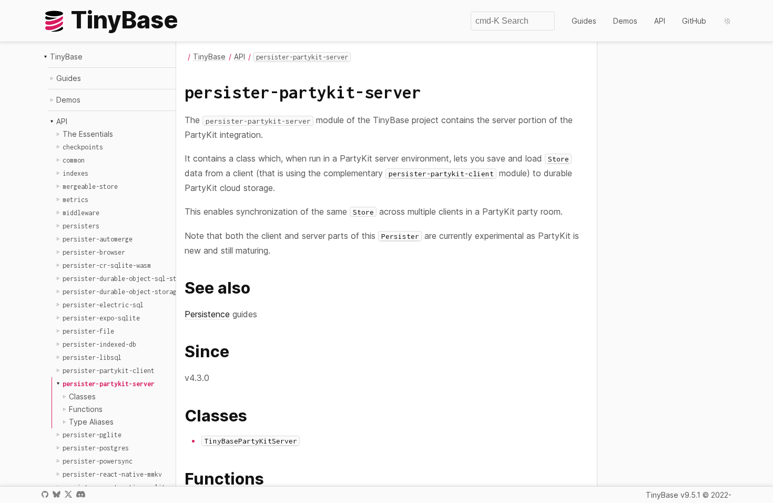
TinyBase (66, 56)
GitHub (694, 20)
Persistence (207, 314)
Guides (584, 20)
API (659, 20)
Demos (625, 20)
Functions (86, 409)
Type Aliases (91, 421)
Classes (82, 396)
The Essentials (88, 133)
